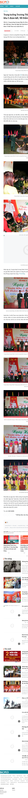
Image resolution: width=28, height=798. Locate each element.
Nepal (25, 775)
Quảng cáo (1, 793)
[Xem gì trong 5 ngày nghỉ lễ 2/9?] (12, 625)
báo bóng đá (3, 782)
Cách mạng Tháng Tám (5, 780)
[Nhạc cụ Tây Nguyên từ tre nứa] (12, 703)
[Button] (11, 30)
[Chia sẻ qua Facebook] (5, 515)
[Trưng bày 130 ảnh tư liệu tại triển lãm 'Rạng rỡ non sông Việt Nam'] (12, 597)
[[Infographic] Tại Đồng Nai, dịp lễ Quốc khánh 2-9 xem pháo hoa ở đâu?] (12, 656)
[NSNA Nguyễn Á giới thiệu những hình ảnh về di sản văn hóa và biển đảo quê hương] (12, 671)
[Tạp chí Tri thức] (23, 608)
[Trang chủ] (4, 2)
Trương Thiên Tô (8, 525)
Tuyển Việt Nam (19, 775)
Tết (21, 75)
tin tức (8, 782)
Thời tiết (21, 777)
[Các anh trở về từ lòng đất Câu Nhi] (12, 717)
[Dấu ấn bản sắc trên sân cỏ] (12, 746)
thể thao (20, 779)
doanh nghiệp (14, 779)
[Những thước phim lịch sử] (12, 566)
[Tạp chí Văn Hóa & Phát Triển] (23, 685)
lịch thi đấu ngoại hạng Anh (6, 779)
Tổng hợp (13, 790)
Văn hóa (6, 11)
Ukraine (11, 780)
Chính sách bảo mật (3, 792)
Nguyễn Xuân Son (14, 782)
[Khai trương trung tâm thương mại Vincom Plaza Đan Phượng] (12, 640)
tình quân (14, 525)
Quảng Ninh (23, 780)
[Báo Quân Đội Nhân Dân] (7, 31)
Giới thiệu (1, 790)
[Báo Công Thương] (23, 581)
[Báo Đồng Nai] (23, 655)
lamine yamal (16, 780)
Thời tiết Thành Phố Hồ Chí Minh (6, 777)
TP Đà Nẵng (22, 274)
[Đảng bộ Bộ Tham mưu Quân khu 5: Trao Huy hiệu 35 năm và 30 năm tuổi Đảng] (11, 539)
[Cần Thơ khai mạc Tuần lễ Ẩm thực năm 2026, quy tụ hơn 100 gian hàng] (12, 582)
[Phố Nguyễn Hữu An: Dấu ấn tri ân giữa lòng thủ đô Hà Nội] (12, 732)
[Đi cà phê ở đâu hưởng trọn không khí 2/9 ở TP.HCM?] (12, 611)
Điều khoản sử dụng (3, 791)
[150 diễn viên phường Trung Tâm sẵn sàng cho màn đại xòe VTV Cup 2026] (12, 761)
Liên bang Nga (16, 777)
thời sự (13, 775)
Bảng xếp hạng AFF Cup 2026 (6, 775)
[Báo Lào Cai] (23, 743)
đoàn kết (6, 527)
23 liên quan (22, 30)
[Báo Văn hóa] (23, 563)
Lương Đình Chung (21, 525)
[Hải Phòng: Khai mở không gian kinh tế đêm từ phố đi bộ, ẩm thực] (12, 686)
